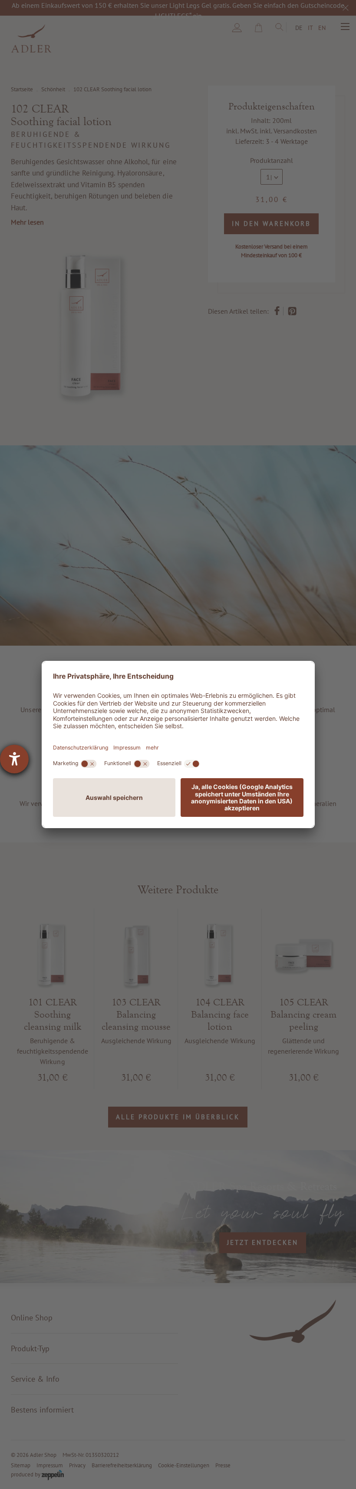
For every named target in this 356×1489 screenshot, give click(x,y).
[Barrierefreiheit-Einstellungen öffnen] (14, 759)
